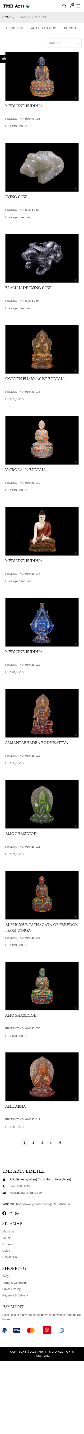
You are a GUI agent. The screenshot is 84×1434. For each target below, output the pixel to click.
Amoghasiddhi (21, 834)
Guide (6, 1250)
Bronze (70, 28)
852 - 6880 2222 (20, 1186)
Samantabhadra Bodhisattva (36, 743)
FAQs (6, 1276)
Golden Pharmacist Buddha (35, 379)
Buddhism (14, 28)
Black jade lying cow (28, 288)
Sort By (54, 43)
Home (7, 17)
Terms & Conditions (14, 1283)
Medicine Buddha (23, 106)
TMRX (6, 1238)
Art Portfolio (43, 28)
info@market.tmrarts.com (26, 1193)
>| (59, 1142)
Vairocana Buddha (25, 470)
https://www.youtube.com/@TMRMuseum (43, 1204)
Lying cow (16, 197)
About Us (8, 1231)
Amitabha (15, 1106)
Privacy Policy (11, 1289)
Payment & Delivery (15, 1295)
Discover (8, 1244)
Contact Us (9, 1257)
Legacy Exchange (31, 17)
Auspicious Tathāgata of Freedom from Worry (42, 928)
